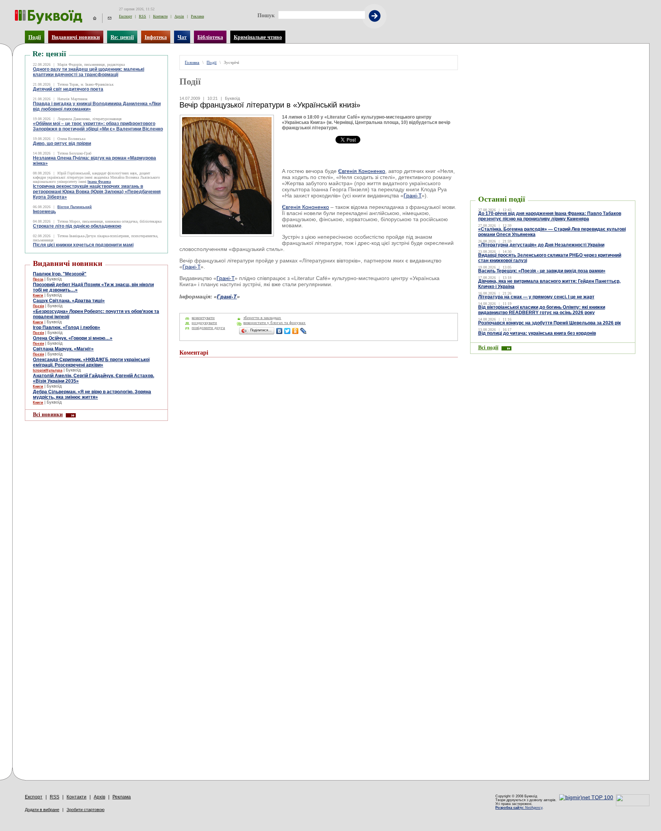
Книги (38, 295)
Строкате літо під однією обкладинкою (77, 226)
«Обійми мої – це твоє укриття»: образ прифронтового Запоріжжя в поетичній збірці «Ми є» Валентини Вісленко (98, 126)
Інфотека (156, 37)
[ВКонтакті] (279, 331)
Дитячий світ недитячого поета (68, 89)
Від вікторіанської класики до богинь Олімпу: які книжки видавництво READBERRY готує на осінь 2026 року (541, 310)
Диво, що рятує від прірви (62, 143)
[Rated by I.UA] (633, 804)
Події (34, 37)
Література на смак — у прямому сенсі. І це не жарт (536, 297)
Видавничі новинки (76, 37)
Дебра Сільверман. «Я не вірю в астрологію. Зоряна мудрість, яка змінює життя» (92, 394)
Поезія (38, 306)
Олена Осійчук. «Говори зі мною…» (72, 338)
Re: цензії (122, 37)
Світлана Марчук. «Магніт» (63, 349)
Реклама (197, 16)
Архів (179, 16)
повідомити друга (208, 328)
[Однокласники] (295, 331)
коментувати (203, 318)
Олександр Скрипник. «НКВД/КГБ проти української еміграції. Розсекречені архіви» (91, 362)
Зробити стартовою (85, 809)
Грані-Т (413, 195)
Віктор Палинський (74, 207)
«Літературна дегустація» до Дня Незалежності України (541, 245)
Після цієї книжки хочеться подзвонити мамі (83, 245)
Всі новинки (48, 414)
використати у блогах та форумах (274, 323)
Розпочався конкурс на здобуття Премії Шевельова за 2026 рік (549, 323)
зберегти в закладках (262, 318)
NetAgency (518, 808)
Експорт (125, 16)
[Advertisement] (516, 66)
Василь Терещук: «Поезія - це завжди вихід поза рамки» (542, 271)
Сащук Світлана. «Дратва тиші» (69, 300)
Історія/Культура (47, 370)
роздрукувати (204, 323)
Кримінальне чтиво (258, 37)
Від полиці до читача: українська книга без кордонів (537, 333)
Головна (192, 62)
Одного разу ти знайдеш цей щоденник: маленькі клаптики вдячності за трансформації (88, 72)
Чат (182, 37)
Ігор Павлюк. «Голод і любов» (66, 327)
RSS (142, 16)
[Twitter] (287, 331)
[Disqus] (318, 466)
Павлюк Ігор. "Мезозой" (59, 274)
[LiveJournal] (304, 331)
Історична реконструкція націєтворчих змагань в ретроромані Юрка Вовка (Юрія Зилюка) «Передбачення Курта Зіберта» (97, 192)
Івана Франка (99, 182)
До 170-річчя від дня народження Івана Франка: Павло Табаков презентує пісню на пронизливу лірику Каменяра (549, 216)
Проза (38, 279)
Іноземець (44, 211)
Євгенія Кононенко (361, 171)
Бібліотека (210, 37)
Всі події (488, 347)
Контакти (160, 16)
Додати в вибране (42, 809)
